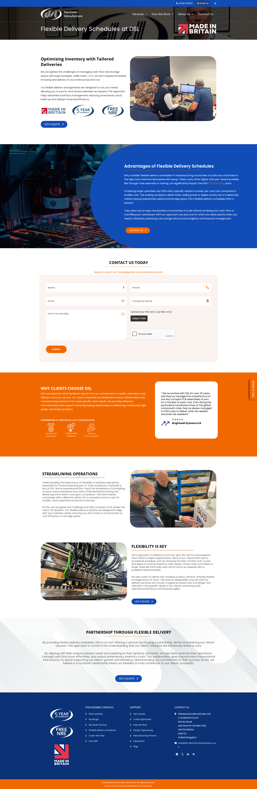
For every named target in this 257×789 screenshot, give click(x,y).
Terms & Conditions (128, 785)
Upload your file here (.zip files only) (151, 312)
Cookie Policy (145, 785)
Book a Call (253, 389)
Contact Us (205, 14)
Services (138, 14)
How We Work (161, 14)
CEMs (90, 76)
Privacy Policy (111, 785)
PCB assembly (216, 183)
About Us (184, 14)
